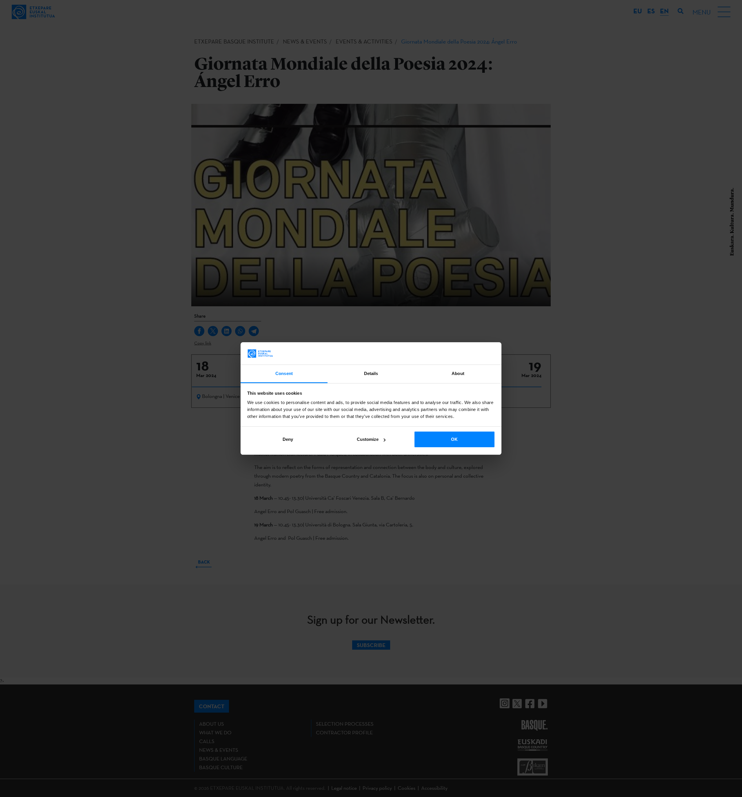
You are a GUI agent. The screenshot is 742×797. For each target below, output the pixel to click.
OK (454, 439)
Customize (368, 439)
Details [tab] (371, 373)
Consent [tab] (284, 373)
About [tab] (458, 373)
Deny (288, 439)
